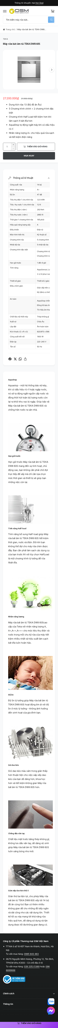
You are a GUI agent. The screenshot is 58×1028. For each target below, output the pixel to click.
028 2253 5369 (32, 966)
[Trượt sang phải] (51, 69)
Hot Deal (39, 3)
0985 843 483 (31, 954)
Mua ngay (29, 155)
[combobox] (29, 20)
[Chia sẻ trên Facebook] (10, 359)
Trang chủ (10, 29)
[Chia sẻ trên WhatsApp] (20, 359)
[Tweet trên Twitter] (15, 359)
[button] (4, 11)
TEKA (5, 39)
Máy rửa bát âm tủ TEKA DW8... (31, 29)
